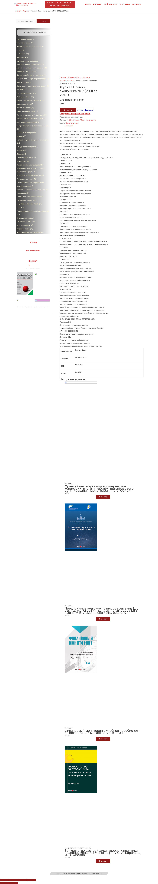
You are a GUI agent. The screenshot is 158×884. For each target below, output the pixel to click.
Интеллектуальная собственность (30, 115)
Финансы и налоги (24, 222)
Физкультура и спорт (25, 218)
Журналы (71, 78)
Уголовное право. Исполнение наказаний (33, 211)
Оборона (20, 154)
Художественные (23, 225)
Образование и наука (25, 158)
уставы (19, 50)
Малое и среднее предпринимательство (33, 140)
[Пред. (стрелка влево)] (4, 883)
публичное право (23, 43)
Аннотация (69, 126)
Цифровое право (23, 229)
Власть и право (23, 82)
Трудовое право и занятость (28, 204)
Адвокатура (21, 57)
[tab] (104, 125)
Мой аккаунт (110, 4)
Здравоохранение (24, 104)
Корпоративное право (25, 133)
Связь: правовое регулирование (29, 183)
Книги (33, 242)
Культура (20, 136)
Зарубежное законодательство (29, 100)
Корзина (136, 4)
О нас (88, 4)
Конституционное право (26, 122)
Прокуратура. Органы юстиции (29, 175)
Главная (63, 78)
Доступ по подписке (33, 250)
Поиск (43, 21)
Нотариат (20, 150)
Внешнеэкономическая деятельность (31, 86)
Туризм (19, 207)
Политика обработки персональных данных (33, 307)
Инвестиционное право (26, 111)
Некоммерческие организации (29, 46)
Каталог (97, 4)
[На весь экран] (22, 880)
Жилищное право (23, 97)
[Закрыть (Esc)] (4, 880)
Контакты (125, 4)
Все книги (21, 90)
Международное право (26, 147)
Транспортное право (25, 200)
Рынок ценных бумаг (25, 179)
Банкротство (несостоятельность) (30, 75)
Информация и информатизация (29, 119)
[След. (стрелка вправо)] (13, 883)
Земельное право (24, 108)
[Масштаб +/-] (31, 880)
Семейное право (23, 186)
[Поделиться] (13, 880)
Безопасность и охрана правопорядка (31, 79)
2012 (72, 81)
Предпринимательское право (28, 165)
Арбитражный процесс (26, 72)
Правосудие (21, 161)
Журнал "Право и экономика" (84, 120)
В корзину (68, 110)
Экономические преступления (29, 232)
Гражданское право (24, 93)
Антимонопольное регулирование (30, 68)
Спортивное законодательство (29, 197)
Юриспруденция (72, 123)
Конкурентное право (25, 39)
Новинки (22, 54)
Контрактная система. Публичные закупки (33, 126)
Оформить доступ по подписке (75, 113)
